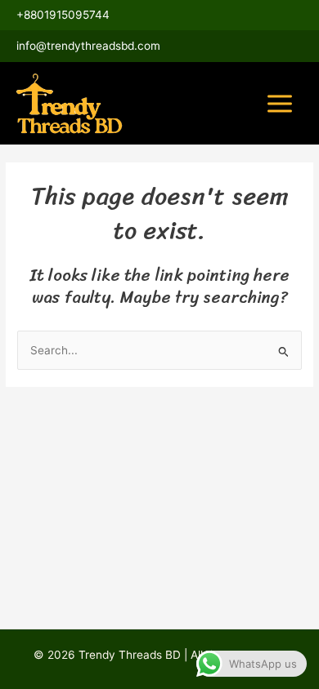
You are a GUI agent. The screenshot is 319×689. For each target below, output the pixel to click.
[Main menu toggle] (280, 103)
